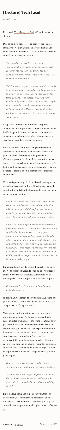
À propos (19, 425)
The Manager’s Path (24, 32)
